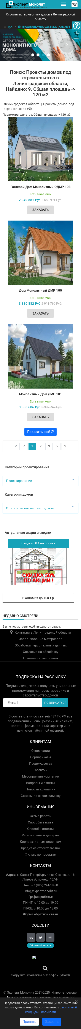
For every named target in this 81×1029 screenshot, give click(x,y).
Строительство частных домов (30, 508)
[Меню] (63, 4)
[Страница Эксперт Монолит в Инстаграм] (50, 937)
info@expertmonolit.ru (40, 891)
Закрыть (52, 1021)
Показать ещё (39, 432)
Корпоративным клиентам (40, 842)
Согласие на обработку (40, 652)
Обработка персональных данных (41, 645)
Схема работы (40, 816)
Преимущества (40, 764)
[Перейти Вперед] (57, 446)
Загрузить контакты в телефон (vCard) (40, 975)
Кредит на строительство (40, 848)
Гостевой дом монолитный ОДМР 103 (41, 187)
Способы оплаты (40, 829)
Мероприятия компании (40, 776)
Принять (29, 1021)
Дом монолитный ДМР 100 (40, 290)
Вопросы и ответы (40, 783)
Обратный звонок (40, 945)
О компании (40, 751)
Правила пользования (40, 658)
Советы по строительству (40, 796)
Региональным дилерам (40, 835)
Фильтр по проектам (40, 854)
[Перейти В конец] (65, 446)
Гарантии (41, 770)
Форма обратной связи (40, 914)
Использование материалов (40, 639)
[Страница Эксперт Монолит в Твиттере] (40, 937)
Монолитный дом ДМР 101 (40, 394)
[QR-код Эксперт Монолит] (40, 964)
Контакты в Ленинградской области (43, 632)
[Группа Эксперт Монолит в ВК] (31, 937)
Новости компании (41, 789)
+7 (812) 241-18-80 (44, 885)
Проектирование (19, 481)
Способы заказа (40, 822)
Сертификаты (40, 757)
